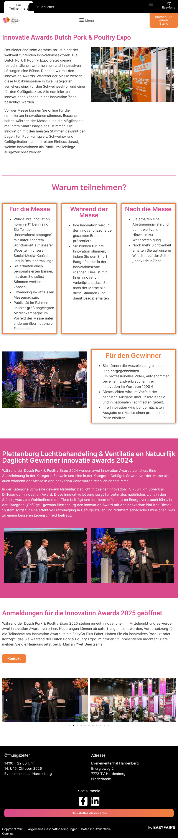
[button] (151, 4)
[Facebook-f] (83, 801)
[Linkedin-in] (95, 801)
